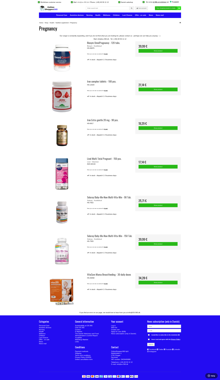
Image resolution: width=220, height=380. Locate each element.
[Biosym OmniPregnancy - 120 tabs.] (62, 58)
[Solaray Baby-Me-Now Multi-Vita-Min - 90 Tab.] (62, 212)
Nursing (89, 15)
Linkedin (177, 349)
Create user (115, 329)
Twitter (161, 349)
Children (116, 15)
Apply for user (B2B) (118, 331)
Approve (151, 344)
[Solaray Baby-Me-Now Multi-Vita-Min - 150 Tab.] (62, 251)
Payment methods (81, 351)
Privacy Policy (175, 339)
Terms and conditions (83, 355)
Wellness (106, 15)
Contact (78, 329)
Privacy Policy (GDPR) (83, 357)
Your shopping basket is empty (165, 8)
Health (97, 15)
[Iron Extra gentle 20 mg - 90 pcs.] (62, 135)
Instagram (152, 351)
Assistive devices (77, 15)
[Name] (164, 326)
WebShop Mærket (81, 339)
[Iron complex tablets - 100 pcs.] (62, 96)
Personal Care (61, 15)
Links (77, 342)
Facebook (152, 349)
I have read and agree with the (165, 339)
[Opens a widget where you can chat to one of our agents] (211, 376)
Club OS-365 (79, 327)
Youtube (169, 349)
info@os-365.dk (83, 2)
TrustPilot (78, 338)
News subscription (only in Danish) (123, 334)
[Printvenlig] (180, 22)
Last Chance (127, 15)
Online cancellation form (84, 359)
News (151, 15)
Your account (142, 8)
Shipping (78, 353)
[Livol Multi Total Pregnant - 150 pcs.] (62, 174)
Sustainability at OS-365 (83, 325)
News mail (160, 15)
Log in (113, 325)
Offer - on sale (140, 15)
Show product (158, 51)
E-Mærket (78, 331)
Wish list (114, 327)
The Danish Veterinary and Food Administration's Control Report (87, 335)
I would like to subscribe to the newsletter (165, 334)
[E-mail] (164, 330)
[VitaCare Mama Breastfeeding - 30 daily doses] (62, 289)
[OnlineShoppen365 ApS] (49, 8)
